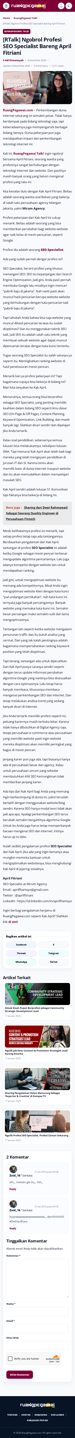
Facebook (21, 944)
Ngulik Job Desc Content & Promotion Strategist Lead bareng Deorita (36, 1052)
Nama (10, 1303)
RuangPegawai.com (18, 110)
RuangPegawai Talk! (26, 18)
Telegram (53, 953)
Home (6, 18)
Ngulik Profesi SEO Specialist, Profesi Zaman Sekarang (36, 1135)
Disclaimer (57, 1414)
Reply (12, 1189)
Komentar (13, 1255)
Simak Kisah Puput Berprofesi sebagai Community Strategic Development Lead (34, 1009)
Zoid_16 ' (15, 1175)
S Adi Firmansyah (13, 60)
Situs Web (12, 1337)
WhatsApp (21, 962)
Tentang (12, 1414)
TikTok (54, 962)
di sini (12, 922)
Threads (21, 953)
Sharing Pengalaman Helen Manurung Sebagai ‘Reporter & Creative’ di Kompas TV (32, 1094)
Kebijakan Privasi (37, 1420)
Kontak (26, 1414)
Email (10, 1320)
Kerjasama (41, 1414)
